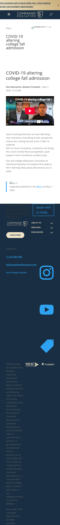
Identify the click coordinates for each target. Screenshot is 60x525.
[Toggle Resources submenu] (51, 232)
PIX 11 (39, 186)
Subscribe (15, 235)
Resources (37, 232)
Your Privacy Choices (16, 272)
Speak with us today (43, 209)
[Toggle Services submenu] (51, 227)
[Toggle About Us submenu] (51, 222)
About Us (36, 223)
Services (36, 227)
